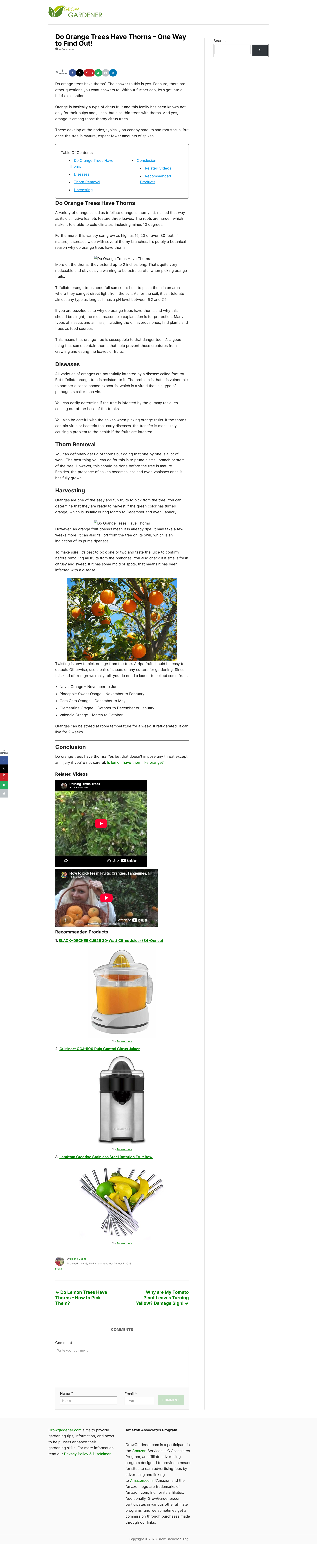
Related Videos (158, 168)
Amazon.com (124, 1041)
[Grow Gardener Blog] (114, 12)
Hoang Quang (78, 1258)
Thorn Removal (87, 182)
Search (220, 41)
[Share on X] (80, 73)
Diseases (81, 174)
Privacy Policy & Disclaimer (87, 1454)
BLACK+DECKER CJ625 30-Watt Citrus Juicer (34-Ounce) (111, 940)
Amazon (139, 1451)
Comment (63, 1343)
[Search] (259, 50)
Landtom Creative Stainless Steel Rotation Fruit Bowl (106, 1157)
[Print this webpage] (106, 73)
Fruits (58, 1268)
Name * (66, 1393)
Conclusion (146, 160)
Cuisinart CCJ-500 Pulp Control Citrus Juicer (99, 1049)
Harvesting (83, 190)
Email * (131, 1394)
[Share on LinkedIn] (113, 73)
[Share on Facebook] (72, 73)
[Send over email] (98, 73)
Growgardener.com (64, 1430)
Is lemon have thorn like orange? (135, 762)
